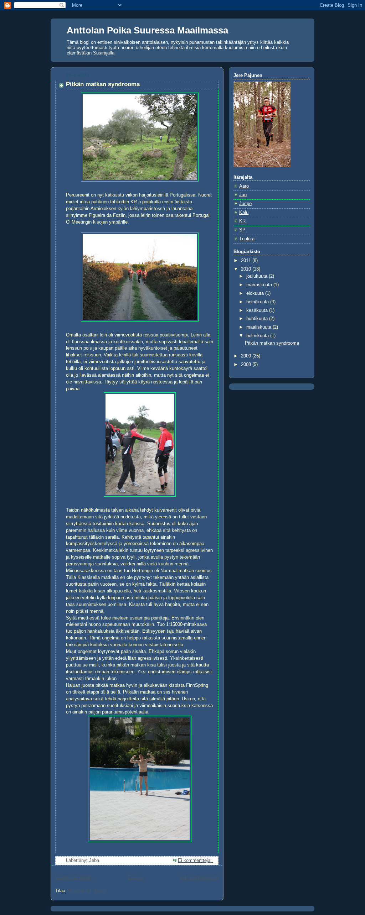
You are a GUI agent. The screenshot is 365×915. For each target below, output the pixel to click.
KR (242, 221)
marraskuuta (259, 284)
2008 (246, 364)
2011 (246, 260)
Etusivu (136, 877)
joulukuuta (257, 276)
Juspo (245, 203)
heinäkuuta (258, 301)
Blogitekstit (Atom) (87, 890)
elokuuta (255, 293)
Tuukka (247, 238)
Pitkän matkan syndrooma (103, 84)
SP (242, 230)
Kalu (243, 212)
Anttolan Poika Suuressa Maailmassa (147, 30)
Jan (243, 194)
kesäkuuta (257, 310)
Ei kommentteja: (195, 860)
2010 (246, 269)
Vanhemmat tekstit (199, 877)
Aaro (244, 186)
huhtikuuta (257, 318)
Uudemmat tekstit (73, 877)
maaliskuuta (259, 327)
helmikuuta (258, 335)
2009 (246, 356)
